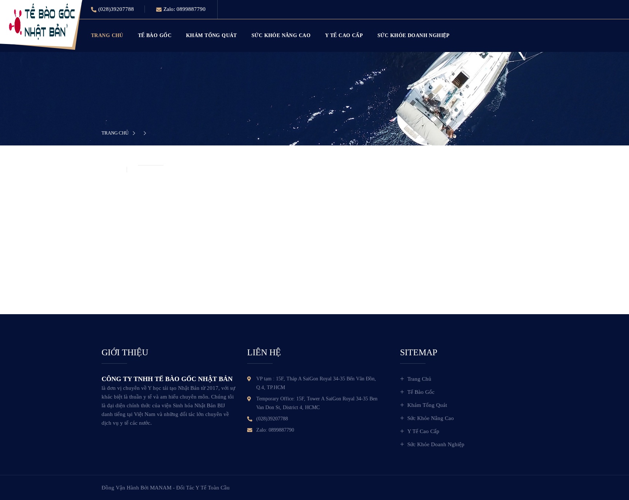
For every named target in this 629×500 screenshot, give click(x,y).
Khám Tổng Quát (211, 35)
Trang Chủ (107, 35)
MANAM (160, 488)
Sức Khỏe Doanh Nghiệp (413, 35)
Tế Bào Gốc (154, 35)
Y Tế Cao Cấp (344, 35)
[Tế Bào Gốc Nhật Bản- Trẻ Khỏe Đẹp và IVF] (42, 21)
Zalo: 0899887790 (184, 9)
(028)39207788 (116, 9)
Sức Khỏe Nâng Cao (281, 35)
